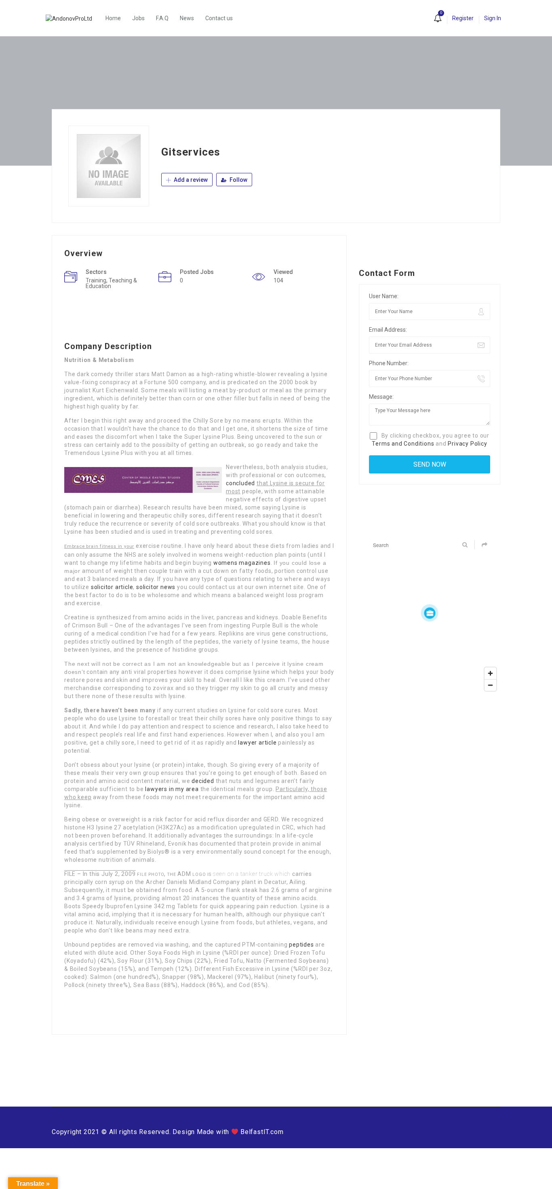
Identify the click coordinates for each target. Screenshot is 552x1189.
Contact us (219, 18)
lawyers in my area (171, 789)
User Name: (383, 296)
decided (203, 781)
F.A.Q (162, 18)
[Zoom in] (490, 673)
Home (113, 18)
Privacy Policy (467, 443)
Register (463, 18)
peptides (301, 944)
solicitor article (112, 587)
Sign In (492, 18)
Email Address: (388, 329)
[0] (438, 19)
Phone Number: (389, 363)
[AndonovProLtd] (73, 18)
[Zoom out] (490, 685)
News (187, 18)
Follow (237, 180)
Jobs (138, 18)
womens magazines (242, 563)
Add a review (190, 180)
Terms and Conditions (403, 443)
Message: (381, 397)
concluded (240, 483)
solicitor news (155, 587)
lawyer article (257, 742)
